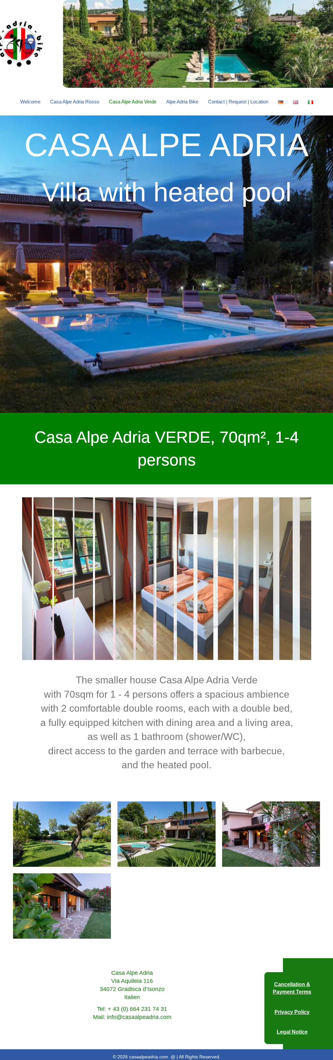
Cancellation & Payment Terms (292, 988)
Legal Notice (292, 1032)
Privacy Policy (292, 1012)
